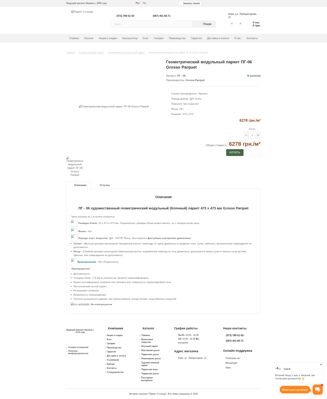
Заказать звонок (191, 3)
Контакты (252, 38)
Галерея (159, 38)
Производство (177, 38)
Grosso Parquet (195, 80)
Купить (234, 152)
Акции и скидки (108, 38)
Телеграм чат (232, 358)
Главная (74, 38)
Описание (80, 185)
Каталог (89, 38)
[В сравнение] (257, 152)
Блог (145, 38)
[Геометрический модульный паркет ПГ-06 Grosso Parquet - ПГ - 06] (113, 106)
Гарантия (196, 38)
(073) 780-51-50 (125, 15)
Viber (228, 367)
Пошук (207, 24)
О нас (237, 38)
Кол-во (252, 129)
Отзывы (105, 185)
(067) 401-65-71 (161, 15)
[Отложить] (248, 152)
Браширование (87, 261)
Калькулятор (129, 38)
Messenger (231, 362)
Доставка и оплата (218, 38)
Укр (144, 3)
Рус (138, 3)
